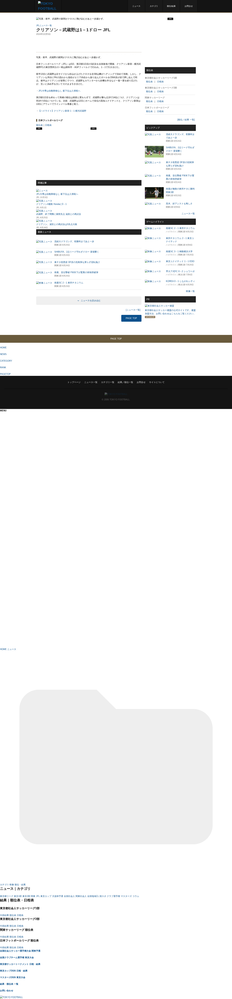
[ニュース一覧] (133, 310)
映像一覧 (190, 291)
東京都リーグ (6, 896)
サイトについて (157, 382)
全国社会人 (69, 896)
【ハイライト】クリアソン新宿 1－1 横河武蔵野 (62, 111)
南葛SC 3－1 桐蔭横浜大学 (179, 251)
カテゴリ (154, 6)
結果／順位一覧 (125, 382)
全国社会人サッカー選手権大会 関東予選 (20, 951)
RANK (3, 367)
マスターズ (126, 896)
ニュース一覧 (188, 213)
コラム (135, 896)
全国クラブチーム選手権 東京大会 (17, 957)
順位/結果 (171, 6)
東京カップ (45, 896)
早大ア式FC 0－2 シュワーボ (180, 271)
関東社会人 (81, 896)
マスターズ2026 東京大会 (12, 977)
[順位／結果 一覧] (186, 119)
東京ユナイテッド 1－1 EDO (180, 261)
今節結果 (4, 915)
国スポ (103, 896)
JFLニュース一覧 (44, 25)
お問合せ (189, 6)
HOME (3, 347)
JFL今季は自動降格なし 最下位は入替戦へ (59, 91)
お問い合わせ (6, 990)
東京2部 (26, 896)
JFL (38, 896)
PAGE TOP (131, 318)
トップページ (74, 382)
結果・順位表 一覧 (9, 984)
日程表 (48, 125)
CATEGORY (6, 361)
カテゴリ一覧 (107, 382)
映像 (12, 884)
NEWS (3, 354)
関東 (33, 896)
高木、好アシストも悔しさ (179, 203)
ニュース (136, 6)
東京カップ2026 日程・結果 (14, 970)
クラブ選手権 (113, 896)
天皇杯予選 (57, 896)
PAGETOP (5, 374)
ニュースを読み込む (90, 300)
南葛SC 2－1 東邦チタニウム (180, 228)
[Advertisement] (89, 44)
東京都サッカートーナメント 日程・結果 (20, 964)
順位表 (39, 125)
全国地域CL (93, 896)
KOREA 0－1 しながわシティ (180, 281)
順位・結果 (20, 884)
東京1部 (18, 896)
